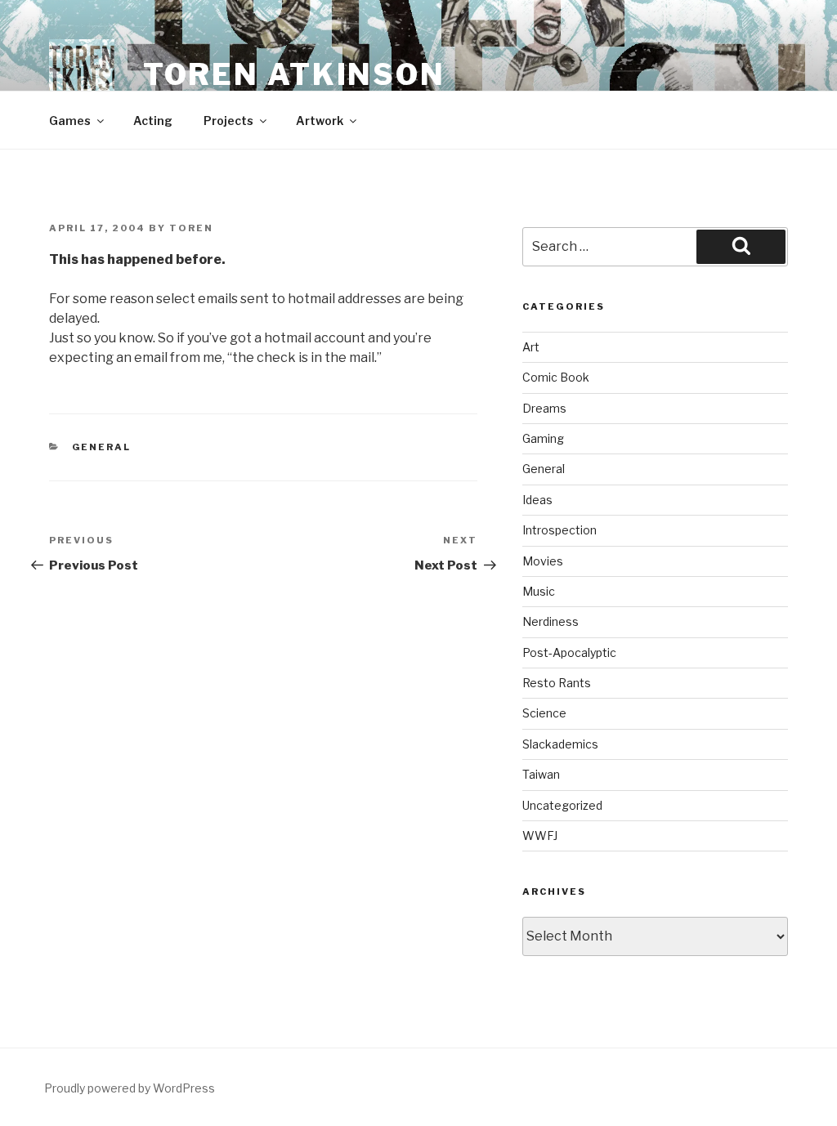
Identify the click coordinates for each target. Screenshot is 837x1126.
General (102, 447)
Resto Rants (556, 683)
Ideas (537, 500)
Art (530, 347)
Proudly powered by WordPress (129, 1088)
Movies (542, 561)
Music (538, 591)
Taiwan (541, 774)
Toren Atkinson (294, 74)
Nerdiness (550, 621)
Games (70, 120)
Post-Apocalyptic (569, 652)
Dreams (544, 408)
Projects (228, 120)
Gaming (543, 438)
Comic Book (555, 377)
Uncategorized (562, 805)
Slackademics (560, 744)
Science (544, 713)
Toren (191, 228)
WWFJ (539, 835)
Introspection (559, 530)
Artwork (319, 120)
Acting (152, 120)
